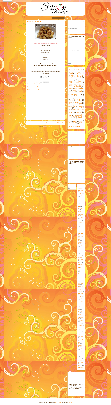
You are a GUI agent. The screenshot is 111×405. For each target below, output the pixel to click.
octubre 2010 (81, 348)
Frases (81, 90)
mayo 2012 (80, 293)
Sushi (69, 122)
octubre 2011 (80, 314)
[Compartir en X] (45, 82)
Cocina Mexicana (74, 82)
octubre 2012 (81, 280)
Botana (32, 83)
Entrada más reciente (31, 122)
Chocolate (70, 81)
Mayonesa (70, 102)
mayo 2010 (80, 362)
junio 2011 (80, 325)
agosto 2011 (80, 320)
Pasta (82, 108)
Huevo (70, 98)
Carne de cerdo (80, 73)
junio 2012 (80, 291)
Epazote (74, 90)
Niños (80, 103)
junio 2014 (80, 222)
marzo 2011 (80, 333)
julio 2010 (80, 358)
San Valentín (79, 117)
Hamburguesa (79, 95)
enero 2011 (80, 339)
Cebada (76, 80)
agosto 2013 (80, 251)
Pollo (70, 112)
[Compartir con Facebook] (47, 82)
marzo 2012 (80, 298)
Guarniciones (36, 83)
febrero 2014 (80, 233)
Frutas (80, 91)
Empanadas (70, 88)
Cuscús (69, 86)
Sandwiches (71, 118)
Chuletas (79, 81)
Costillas (70, 85)
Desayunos (77, 87)
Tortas (80, 125)
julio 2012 (80, 289)
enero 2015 (80, 202)
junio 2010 (80, 360)
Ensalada (81, 88)
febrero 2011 (80, 336)
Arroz (83, 70)
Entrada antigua (60, 122)
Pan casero (80, 106)
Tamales (80, 122)
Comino (80, 84)
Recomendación (78, 115)
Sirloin (69, 121)
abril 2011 (80, 331)
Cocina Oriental (72, 84)
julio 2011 (80, 323)
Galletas (70, 92)
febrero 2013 (80, 267)
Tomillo (74, 125)
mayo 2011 (80, 327)
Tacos (74, 122)
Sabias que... (80, 116)
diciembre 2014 (80, 206)
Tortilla (70, 126)
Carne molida (79, 76)
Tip (69, 125)
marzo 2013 (80, 264)
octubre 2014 (81, 211)
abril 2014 (80, 228)
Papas (40, 83)
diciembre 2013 (80, 240)
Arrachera (77, 70)
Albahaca (70, 70)
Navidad (75, 103)
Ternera (80, 123)
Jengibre (76, 98)
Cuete (81, 85)
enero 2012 (80, 305)
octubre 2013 (81, 245)
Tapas (75, 123)
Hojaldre (74, 96)
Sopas (74, 121)
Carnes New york (71, 79)
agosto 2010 (80, 355)
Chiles (81, 80)
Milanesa (70, 103)
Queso (70, 114)
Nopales (76, 105)
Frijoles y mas (72, 91)
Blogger (70, 402)
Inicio (47, 122)
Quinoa (69, 115)
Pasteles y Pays (75, 109)
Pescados (73, 111)
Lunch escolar (76, 99)
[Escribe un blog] (44, 82)
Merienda (77, 102)
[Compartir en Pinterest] (48, 82)
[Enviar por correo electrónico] (43, 82)
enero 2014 (80, 236)
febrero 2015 (80, 198)
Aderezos (70, 69)
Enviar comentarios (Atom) (48, 126)
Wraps (69, 127)
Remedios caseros (72, 116)
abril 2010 (80, 365)
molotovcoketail (58, 402)
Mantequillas (70, 100)
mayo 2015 (80, 190)
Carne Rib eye (71, 77)
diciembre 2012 (80, 274)
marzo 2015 (80, 195)
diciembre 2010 (80, 343)
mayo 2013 (80, 259)
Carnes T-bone (70, 80)
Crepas (76, 85)
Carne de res (74, 75)
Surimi (81, 121)
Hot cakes (81, 96)
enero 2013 (80, 270)
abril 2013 (80, 262)
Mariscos (79, 100)
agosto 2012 (80, 286)
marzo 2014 (80, 230)
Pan (74, 106)
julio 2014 (80, 220)
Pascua (76, 107)
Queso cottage (79, 114)
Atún (73, 72)
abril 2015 (80, 193)
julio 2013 (80, 255)
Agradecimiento (79, 69)
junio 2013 (80, 257)
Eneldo (75, 88)
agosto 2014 (80, 217)
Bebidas (79, 72)
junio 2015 (80, 188)
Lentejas (82, 98)
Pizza (80, 111)
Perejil (82, 109)
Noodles (70, 104)
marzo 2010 (80, 367)
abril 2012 (80, 296)
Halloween (70, 95)
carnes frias (79, 77)
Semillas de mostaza (78, 120)
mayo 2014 (80, 224)
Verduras (77, 126)
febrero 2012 (80, 301)
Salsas (70, 117)
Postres (79, 112)
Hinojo (69, 96)
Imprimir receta (29, 79)
